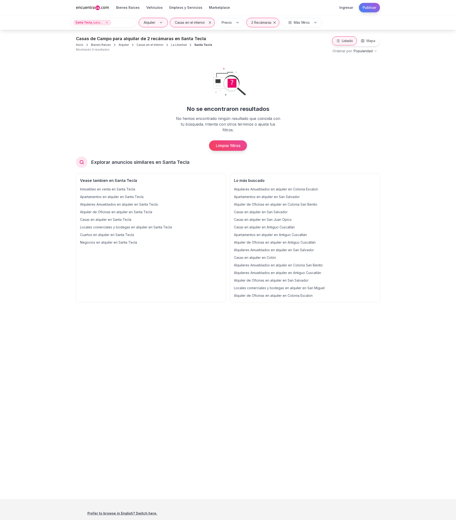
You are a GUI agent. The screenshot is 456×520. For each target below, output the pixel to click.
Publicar (369, 7)
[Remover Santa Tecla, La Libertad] (107, 22)
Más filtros (302, 22)
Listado (347, 41)
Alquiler (149, 22)
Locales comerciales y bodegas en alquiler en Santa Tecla (126, 227)
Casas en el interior (190, 22)
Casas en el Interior (150, 45)
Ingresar (346, 7)
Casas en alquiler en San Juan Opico (263, 219)
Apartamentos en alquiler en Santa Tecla (111, 197)
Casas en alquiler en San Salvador (261, 212)
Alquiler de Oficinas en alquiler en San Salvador (271, 280)
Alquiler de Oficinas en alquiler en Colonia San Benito (275, 204)
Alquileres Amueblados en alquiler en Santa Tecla (119, 204)
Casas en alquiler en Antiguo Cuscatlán (264, 227)
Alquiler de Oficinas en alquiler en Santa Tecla (116, 212)
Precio (227, 22)
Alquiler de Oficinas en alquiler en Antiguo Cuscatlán (275, 242)
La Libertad (179, 45)
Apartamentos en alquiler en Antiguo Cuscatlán (270, 235)
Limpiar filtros (228, 145)
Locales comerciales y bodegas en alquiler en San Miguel (279, 288)
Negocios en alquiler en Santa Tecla (108, 242)
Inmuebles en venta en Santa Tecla (107, 189)
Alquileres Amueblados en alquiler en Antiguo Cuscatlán (277, 273)
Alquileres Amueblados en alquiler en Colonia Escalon (276, 189)
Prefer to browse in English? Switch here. (122, 513)
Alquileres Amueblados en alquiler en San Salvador (274, 250)
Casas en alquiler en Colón (255, 257)
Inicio (79, 45)
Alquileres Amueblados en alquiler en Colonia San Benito (278, 265)
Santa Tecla (203, 45)
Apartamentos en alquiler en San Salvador (267, 197)
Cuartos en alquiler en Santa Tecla (107, 235)
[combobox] (354, 51)
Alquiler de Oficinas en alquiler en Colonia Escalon (273, 295)
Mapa (370, 41)
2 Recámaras (261, 22)
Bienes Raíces (101, 45)
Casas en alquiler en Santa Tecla (105, 219)
